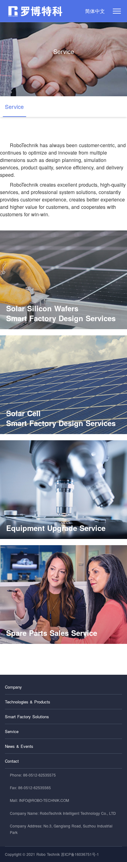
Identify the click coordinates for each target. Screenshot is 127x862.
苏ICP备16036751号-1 (80, 854)
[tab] (63, 687)
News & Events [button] (19, 746)
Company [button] (13, 687)
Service (63, 51)
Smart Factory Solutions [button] (27, 716)
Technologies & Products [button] (27, 702)
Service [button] (11, 731)
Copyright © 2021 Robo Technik (32, 854)
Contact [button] (12, 761)
